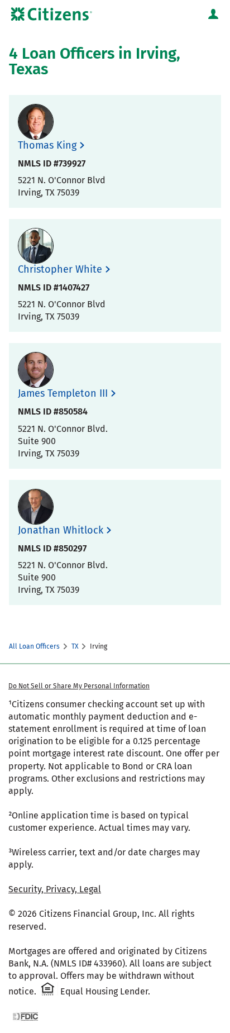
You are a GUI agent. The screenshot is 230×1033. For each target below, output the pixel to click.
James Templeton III (63, 393)
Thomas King (47, 145)
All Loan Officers (34, 646)
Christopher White (60, 269)
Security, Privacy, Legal (54, 889)
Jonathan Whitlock (60, 530)
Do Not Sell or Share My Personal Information (79, 686)
